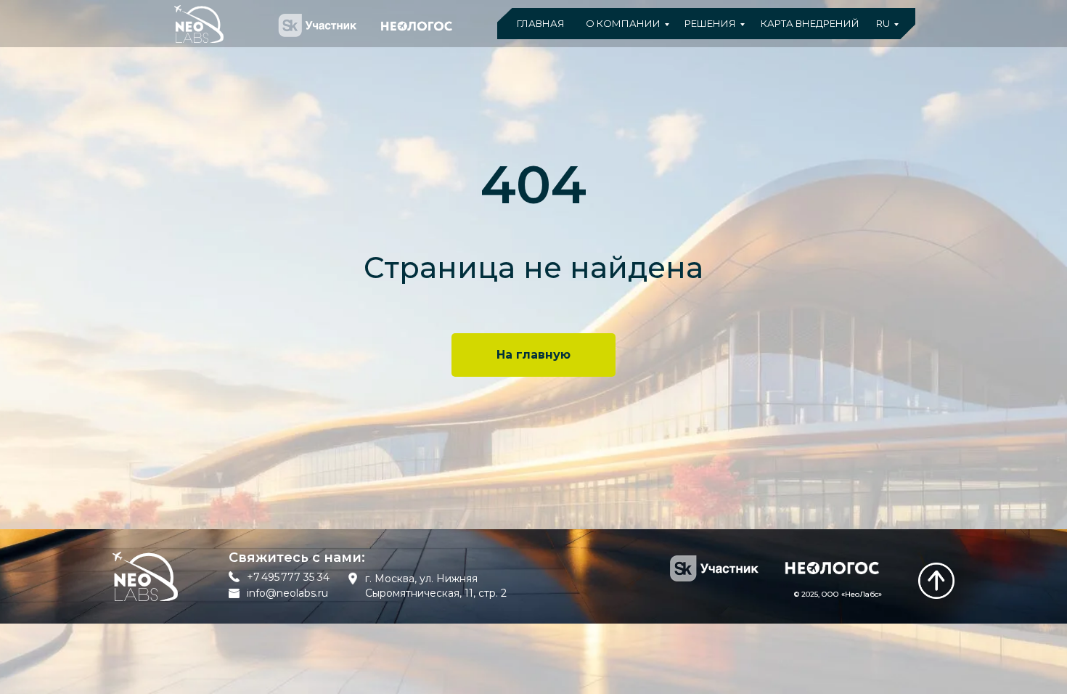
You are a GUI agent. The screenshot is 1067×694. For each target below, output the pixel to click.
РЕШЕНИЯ (710, 23)
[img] (936, 581)
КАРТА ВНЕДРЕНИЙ (810, 23)
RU (883, 23)
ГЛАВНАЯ (541, 23)
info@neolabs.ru (287, 593)
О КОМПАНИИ (623, 23)
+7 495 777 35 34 (288, 577)
